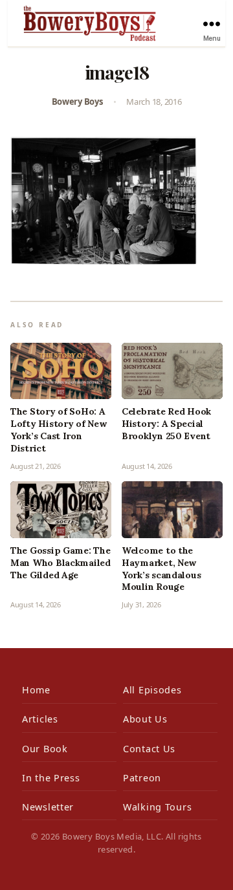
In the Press (51, 778)
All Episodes (152, 690)
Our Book (45, 749)
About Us (145, 719)
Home (36, 690)
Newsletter (48, 807)
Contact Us (149, 749)
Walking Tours (157, 807)
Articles (40, 719)
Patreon (142, 778)
